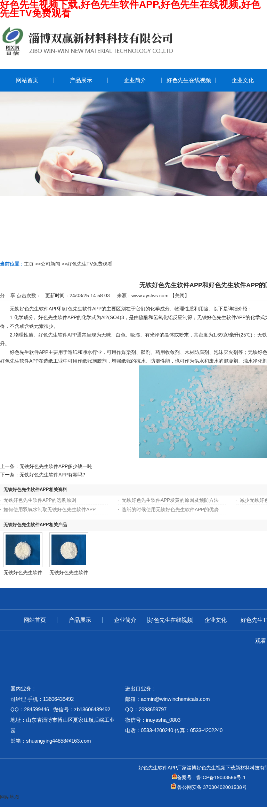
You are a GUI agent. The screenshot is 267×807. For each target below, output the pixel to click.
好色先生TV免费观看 (89, 264)
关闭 (180, 295)
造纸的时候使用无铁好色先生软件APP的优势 (170, 509)
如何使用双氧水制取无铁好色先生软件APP (49, 509)
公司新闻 (50, 264)
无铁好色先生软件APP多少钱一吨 (55, 466)
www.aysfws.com (150, 295)
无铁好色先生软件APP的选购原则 (39, 500)
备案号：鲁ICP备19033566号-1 (211, 777)
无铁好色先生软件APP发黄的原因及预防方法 (170, 500)
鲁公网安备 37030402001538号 (211, 787)
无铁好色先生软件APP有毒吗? (52, 474)
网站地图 (9, 797)
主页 (29, 264)
